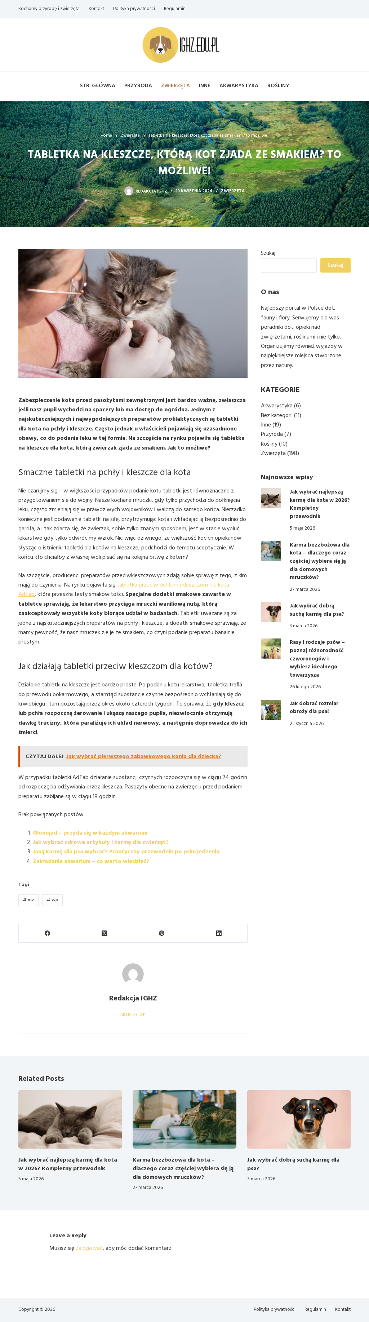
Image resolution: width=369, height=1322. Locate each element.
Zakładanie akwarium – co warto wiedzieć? (91, 861)
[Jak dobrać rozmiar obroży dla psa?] (271, 710)
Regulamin (175, 9)
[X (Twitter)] (104, 933)
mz (28, 900)
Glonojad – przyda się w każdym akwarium (90, 833)
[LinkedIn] (219, 933)
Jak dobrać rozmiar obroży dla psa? (314, 707)
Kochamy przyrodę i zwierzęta (49, 9)
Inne (204, 85)
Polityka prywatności (134, 9)
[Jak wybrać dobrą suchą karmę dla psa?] (271, 612)
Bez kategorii (277, 415)
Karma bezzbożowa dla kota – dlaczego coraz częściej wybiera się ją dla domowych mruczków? (320, 561)
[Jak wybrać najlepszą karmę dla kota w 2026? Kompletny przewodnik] (271, 498)
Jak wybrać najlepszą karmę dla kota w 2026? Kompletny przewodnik (320, 504)
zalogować (89, 1248)
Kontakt (96, 9)
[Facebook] (47, 933)
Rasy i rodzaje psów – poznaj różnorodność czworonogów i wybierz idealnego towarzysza (317, 659)
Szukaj (268, 253)
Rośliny (278, 85)
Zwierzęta (175, 85)
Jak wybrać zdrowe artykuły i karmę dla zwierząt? (101, 842)
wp (52, 900)
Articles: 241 (133, 1015)
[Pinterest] (162, 933)
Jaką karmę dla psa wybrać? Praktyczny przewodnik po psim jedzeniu (126, 852)
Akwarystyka (238, 85)
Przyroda (138, 85)
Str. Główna (97, 85)
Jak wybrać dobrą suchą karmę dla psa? (317, 610)
